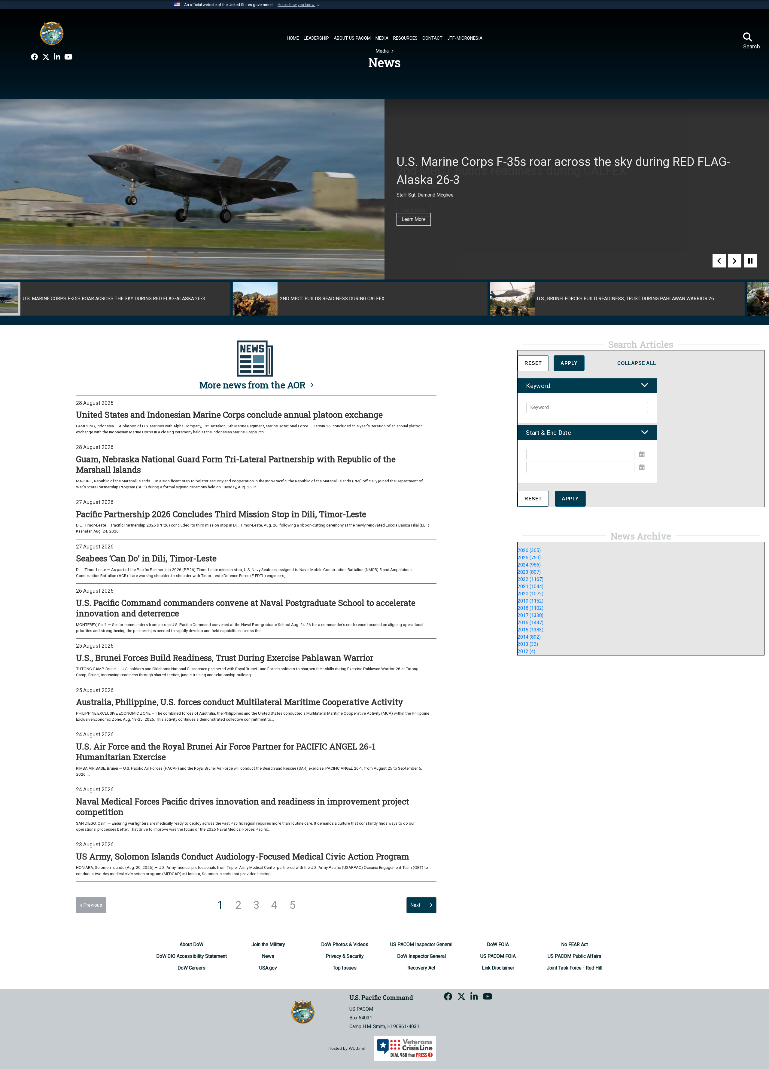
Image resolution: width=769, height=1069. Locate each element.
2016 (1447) (530, 622)
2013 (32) (528, 644)
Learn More (414, 210)
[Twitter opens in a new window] (46, 57)
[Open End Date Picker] (641, 467)
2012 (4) (526, 651)
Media (382, 51)
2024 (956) (529, 565)
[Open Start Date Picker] (641, 454)
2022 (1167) (530, 579)
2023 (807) (529, 572)
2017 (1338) (530, 615)
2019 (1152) (530, 601)
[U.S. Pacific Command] (51, 33)
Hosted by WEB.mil (346, 1048)
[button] (299, 5)
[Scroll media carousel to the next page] (734, 260)
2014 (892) (529, 637)
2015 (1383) (530, 630)
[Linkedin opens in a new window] (57, 57)
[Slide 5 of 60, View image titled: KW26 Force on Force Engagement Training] (641, 299)
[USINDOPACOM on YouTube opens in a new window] (68, 57)
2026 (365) (529, 550)
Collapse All (636, 363)
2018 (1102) (530, 608)
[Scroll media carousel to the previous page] (719, 260)
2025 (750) (529, 557)
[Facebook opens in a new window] (34, 57)
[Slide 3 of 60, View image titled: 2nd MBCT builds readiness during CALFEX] (127, 299)
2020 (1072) (530, 594)
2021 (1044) (530, 586)
